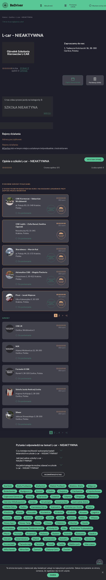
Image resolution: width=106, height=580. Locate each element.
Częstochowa (93, 491)
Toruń (50, 544)
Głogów (80, 496)
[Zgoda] (102, 572)
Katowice (55, 507)
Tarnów (39, 544)
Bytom (39, 491)
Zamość (37, 549)
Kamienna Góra (38, 507)
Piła (64, 528)
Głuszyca (92, 496)
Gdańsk (55, 496)
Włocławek (9, 549)
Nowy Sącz (9, 523)
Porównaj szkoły (95, 82)
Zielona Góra (52, 549)
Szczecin (90, 539)
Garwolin (42, 496)
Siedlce (92, 533)
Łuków (71, 517)
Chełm (50, 491)
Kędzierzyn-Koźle (73, 507)
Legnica (95, 512)
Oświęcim (52, 528)
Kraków (59, 512)
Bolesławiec (9, 491)
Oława (48, 523)
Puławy (43, 533)
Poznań (18, 533)
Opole (85, 523)
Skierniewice (22, 539)
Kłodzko (8, 512)
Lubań (39, 517)
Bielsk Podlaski (57, 486)
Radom (55, 533)
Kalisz (23, 507)
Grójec (33, 502)
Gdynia (67, 496)
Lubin (50, 517)
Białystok (40, 486)
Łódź (17, 517)
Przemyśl (31, 533)
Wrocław (24, 549)
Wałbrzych (74, 544)
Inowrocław (61, 502)
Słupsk (36, 539)
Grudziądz (46, 502)
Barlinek (8, 486)
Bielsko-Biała (76, 486)
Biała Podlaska (24, 486)
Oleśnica (60, 523)
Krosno (83, 512)
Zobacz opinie (24, 69)
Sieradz (7, 539)
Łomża (28, 517)
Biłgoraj (92, 486)
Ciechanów (77, 491)
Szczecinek (9, 544)
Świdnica (76, 539)
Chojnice (63, 491)
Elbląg (30, 496)
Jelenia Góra (10, 507)
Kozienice (45, 512)
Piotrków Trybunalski (81, 528)
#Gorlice (6, 148)
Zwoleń (67, 549)
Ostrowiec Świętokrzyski (31, 528)
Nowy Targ (24, 523)
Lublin (60, 517)
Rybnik (67, 533)
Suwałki (63, 539)
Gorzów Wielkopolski (14, 502)
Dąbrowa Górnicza (13, 496)
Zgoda (53, 575)
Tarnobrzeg (25, 544)
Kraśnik (71, 512)
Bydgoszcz (25, 491)
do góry (99, 563)
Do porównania (24, 213)
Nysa (37, 523)
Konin (20, 512)
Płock (7, 533)
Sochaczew (49, 539)
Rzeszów (80, 533)
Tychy (61, 544)
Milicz (83, 517)
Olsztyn (73, 523)
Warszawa (90, 544)
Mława (94, 517)
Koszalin (32, 512)
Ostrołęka (9, 528)
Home (4, 17)
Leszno (7, 517)
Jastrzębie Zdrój (80, 502)
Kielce (90, 507)
